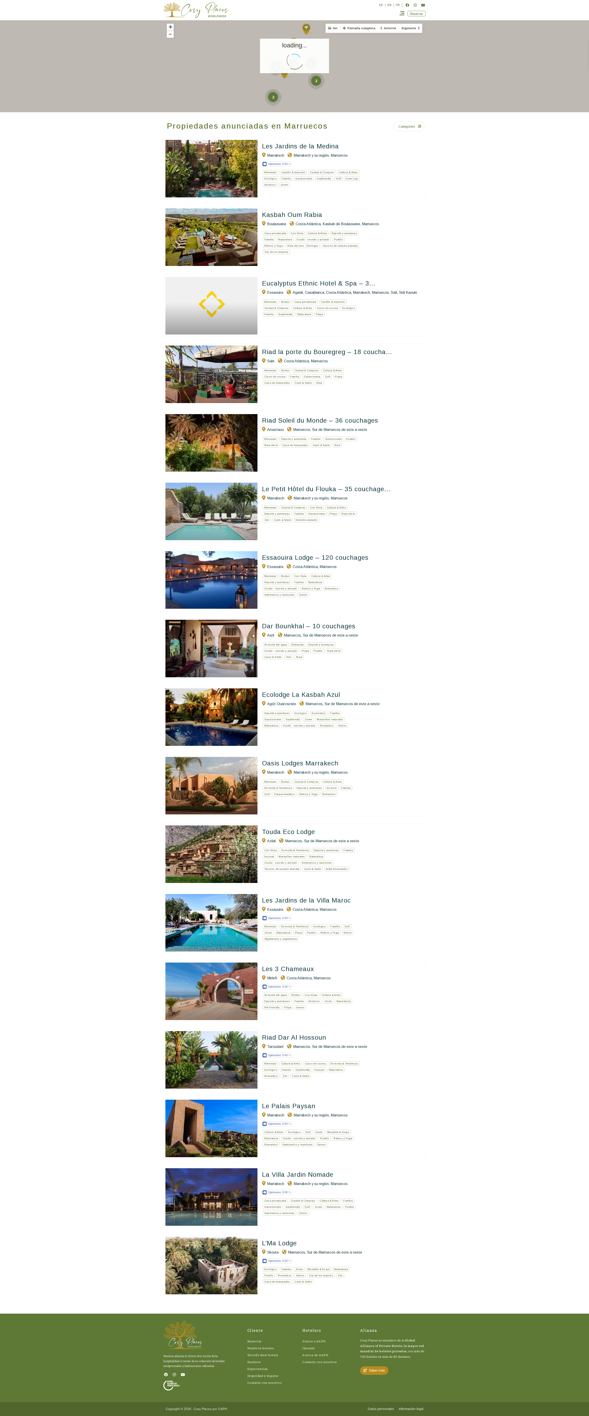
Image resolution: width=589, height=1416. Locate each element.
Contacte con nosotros (264, 1383)
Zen (266, 520)
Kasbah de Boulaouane (341, 224)
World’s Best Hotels (262, 1355)
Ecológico (270, 178)
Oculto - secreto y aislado (313, 239)
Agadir (298, 292)
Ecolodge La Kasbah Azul (301, 694)
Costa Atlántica (308, 224)
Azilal (271, 841)
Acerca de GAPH (315, 1355)
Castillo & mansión (293, 172)
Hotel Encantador (307, 520)
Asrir (270, 635)
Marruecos (339, 155)
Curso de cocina (327, 308)
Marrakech (275, 155)
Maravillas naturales (330, 719)
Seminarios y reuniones (279, 594)
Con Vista (297, 233)
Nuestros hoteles (260, 1348)
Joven (284, 184)
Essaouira (275, 292)
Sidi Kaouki (408, 292)
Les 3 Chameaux (288, 968)
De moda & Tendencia (278, 788)
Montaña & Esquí (338, 1132)
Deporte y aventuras (344, 233)
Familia (286, 178)
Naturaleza (285, 239)
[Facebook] (407, 5)
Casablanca (314, 292)
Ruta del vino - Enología (302, 245)
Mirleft (272, 978)
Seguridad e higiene (263, 1376)
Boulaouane (276, 224)
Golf (338, 178)
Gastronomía (303, 178)
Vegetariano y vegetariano (280, 938)
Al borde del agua (275, 644)
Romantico (331, 588)
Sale (270, 361)
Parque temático (284, 794)
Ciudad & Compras (322, 172)
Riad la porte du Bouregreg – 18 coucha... (327, 351)
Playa (319, 314)
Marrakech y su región (311, 155)
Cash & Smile (303, 382)
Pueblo (338, 239)
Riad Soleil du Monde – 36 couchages (320, 420)
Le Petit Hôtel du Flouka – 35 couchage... (326, 489)
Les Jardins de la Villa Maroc (306, 900)
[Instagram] (415, 5)
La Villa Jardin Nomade (297, 1174)
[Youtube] (423, 5)
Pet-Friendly (272, 1007)
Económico (319, 713)
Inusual (269, 856)
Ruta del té (271, 445)
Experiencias (257, 1369)
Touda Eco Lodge (288, 831)
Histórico (270, 184)
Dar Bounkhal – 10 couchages (308, 626)
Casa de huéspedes (277, 382)
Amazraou (275, 430)
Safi (394, 292)
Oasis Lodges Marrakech (300, 763)
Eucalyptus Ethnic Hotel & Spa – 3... (318, 283)
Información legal (411, 1409)
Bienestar (270, 172)
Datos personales (381, 1409)
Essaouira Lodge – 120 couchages (315, 557)
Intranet (308, 1348)
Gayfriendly (324, 178)
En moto (332, 788)
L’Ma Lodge (279, 1243)
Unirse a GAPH (314, 1341)
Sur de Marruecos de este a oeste (339, 430)
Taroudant (275, 1047)
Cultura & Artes (348, 172)
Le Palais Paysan (288, 1106)
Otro (289, 657)
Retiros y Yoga (273, 245)
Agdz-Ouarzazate (281, 704)
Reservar (254, 1341)
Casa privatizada (275, 233)
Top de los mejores (276, 252)
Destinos (254, 1362)
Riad (319, 382)
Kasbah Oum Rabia (292, 214)
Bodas (285, 301)
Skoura (273, 1252)
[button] (416, 13)
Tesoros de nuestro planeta (340, 245)
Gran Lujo (352, 178)
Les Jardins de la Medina (300, 146)
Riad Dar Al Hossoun (294, 1037)
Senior (303, 594)
